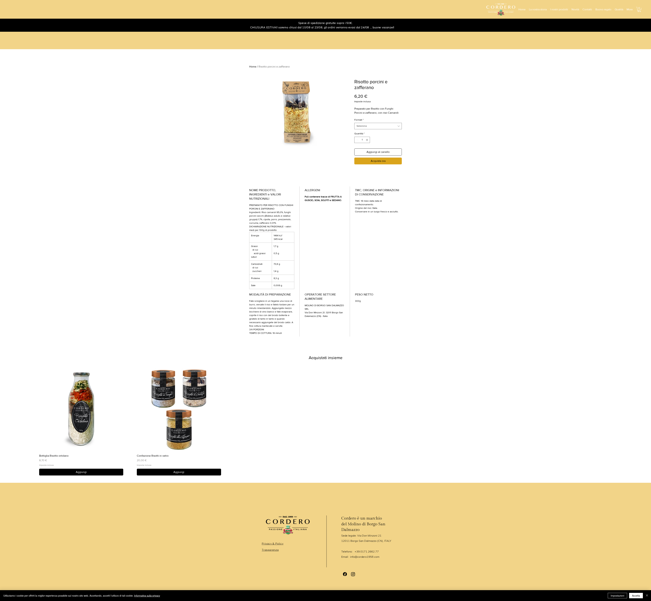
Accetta (636, 595)
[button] (639, 9)
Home (252, 66)
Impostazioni (617, 595)
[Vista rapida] (81, 409)
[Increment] (367, 140)
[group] (325, 421)
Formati (359, 119)
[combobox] (378, 126)
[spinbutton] (362, 140)
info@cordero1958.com (364, 556)
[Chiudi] (647, 595)
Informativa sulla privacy (147, 595)
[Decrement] (357, 140)
